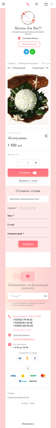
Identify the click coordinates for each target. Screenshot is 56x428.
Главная (11, 63)
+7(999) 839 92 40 (23, 325)
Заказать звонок (29, 44)
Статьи (11, 393)
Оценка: (13, 208)
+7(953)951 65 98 (23, 322)
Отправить (28, 244)
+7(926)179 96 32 (23, 319)
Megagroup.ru (28, 424)
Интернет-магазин (28, 63)
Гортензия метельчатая (18, 397)
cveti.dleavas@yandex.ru (24, 339)
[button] (28, 368)
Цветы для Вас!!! (28, 28)
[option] (28, 99)
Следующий (38, 68)
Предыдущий (18, 68)
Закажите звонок (22, 329)
